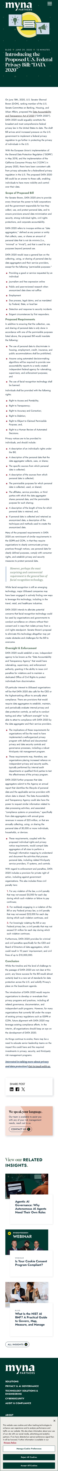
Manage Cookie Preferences (29, 1448)
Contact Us (18, 1129)
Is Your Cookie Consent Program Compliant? (31, 1263)
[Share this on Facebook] (17, 1089)
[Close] (54, 1420)
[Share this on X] (23, 1089)
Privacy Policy (10, 1442)
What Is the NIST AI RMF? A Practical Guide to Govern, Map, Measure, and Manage (31, 1319)
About (9, 1415)
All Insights (16, 1344)
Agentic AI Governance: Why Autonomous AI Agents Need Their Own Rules (30, 1207)
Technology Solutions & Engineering (21, 1392)
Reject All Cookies (29, 1457)
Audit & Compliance (18, 1403)
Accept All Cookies (29, 1465)
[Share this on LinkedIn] (11, 1089)
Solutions (12, 1381)
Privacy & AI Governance (22, 1386)
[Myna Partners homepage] (18, 6)
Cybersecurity (14, 1398)
